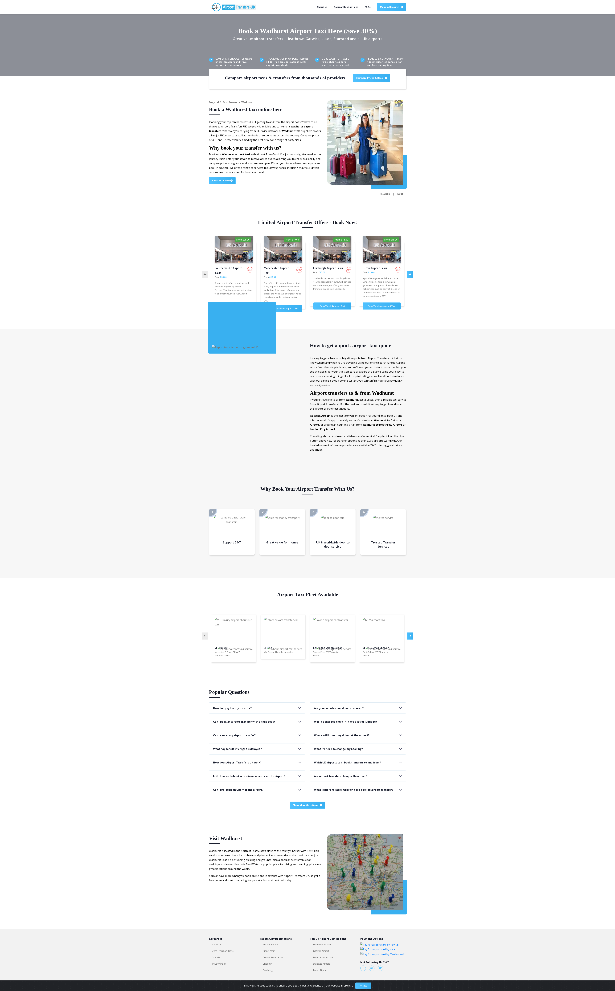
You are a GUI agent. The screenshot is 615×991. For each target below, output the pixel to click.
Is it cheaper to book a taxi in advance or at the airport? (249, 776)
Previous (385, 193)
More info (347, 985)
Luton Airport (320, 970)
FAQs (368, 6)
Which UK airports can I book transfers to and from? (347, 762)
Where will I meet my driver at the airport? (341, 735)
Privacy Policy (219, 963)
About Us (322, 6)
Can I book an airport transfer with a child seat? (244, 721)
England (214, 102)
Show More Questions (306, 805)
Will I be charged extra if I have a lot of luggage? (345, 721)
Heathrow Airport (322, 944)
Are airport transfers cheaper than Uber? (340, 776)
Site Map (216, 957)
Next (400, 193)
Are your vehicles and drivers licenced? (339, 708)
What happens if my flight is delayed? (237, 749)
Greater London (271, 944)
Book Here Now (221, 180)
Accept (363, 985)
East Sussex (230, 102)
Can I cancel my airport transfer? (234, 735)
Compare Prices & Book (370, 77)
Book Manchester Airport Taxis (283, 308)
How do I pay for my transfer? (232, 708)
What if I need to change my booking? (338, 749)
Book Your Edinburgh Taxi (332, 306)
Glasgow (267, 963)
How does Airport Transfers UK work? (237, 762)
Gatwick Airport (321, 950)
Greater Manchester (273, 957)
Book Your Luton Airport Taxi (381, 306)
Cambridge (268, 970)
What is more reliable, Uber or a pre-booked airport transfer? (353, 789)
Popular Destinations (346, 6)
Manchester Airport (323, 957)
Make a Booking (389, 6)
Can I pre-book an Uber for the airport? (238, 789)
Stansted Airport (321, 963)
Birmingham (269, 950)
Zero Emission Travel (223, 950)
